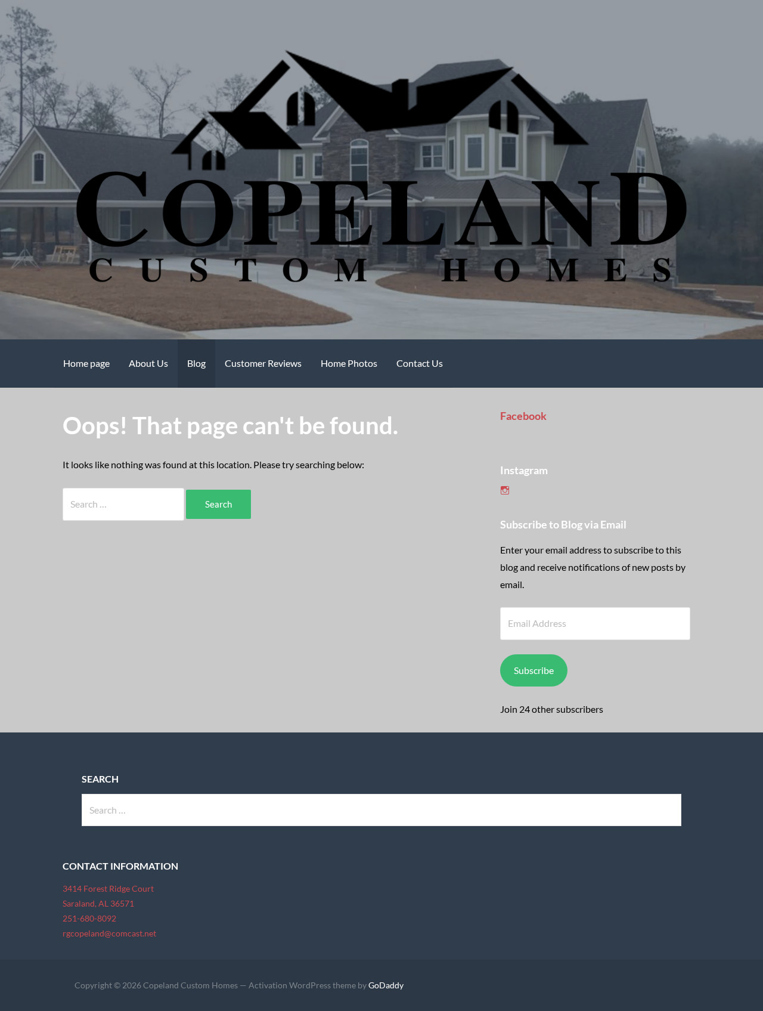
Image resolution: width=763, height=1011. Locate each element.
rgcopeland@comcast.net (109, 933)
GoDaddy (386, 985)
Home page (86, 363)
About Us (148, 363)
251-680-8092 (89, 918)
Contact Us (419, 363)
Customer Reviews (263, 363)
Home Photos (349, 363)
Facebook (523, 415)
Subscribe (534, 670)
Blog (196, 363)
